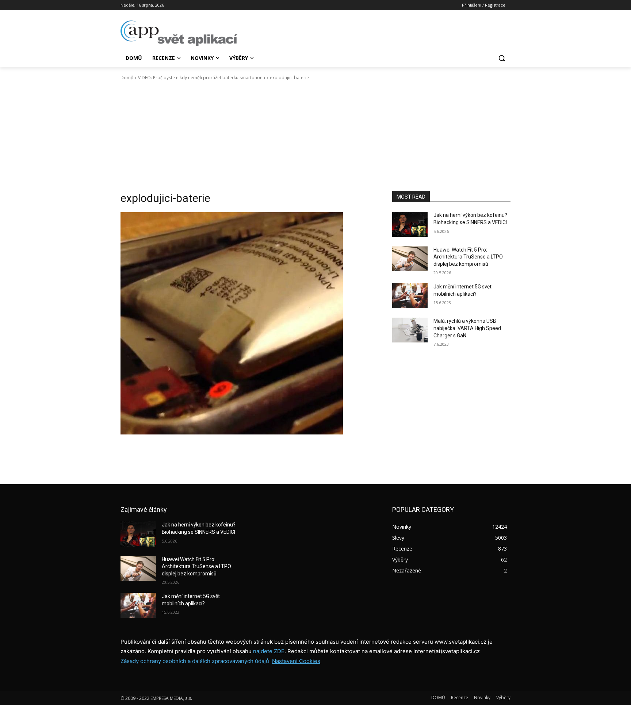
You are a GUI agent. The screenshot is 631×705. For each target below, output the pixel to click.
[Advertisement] (315, 136)
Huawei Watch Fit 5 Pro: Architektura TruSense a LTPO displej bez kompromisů (468, 257)
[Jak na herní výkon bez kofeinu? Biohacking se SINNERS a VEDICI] (410, 224)
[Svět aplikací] (179, 33)
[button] (501, 58)
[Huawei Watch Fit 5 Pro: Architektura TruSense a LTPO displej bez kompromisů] (410, 258)
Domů (127, 77)
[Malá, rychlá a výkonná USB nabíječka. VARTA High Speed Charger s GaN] (410, 330)
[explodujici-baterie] (248, 323)
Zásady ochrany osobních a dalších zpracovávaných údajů (195, 661)
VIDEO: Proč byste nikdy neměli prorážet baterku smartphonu (201, 77)
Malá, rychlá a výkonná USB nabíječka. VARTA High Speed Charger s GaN (467, 328)
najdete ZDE (268, 651)
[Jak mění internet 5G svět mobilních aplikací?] (410, 295)
